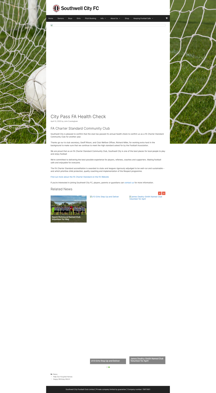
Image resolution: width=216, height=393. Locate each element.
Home (50, 18)
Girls (79, 18)
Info (102, 18)
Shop (127, 18)
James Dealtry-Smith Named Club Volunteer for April (146, 359)
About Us (114, 18)
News (55, 374)
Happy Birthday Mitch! (61, 379)
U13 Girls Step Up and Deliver (105, 361)
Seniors (61, 18)
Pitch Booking (90, 18)
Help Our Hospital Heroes (62, 377)
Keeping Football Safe (142, 18)
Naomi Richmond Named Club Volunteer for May (66, 218)
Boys (70, 18)
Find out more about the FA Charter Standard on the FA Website (80, 177)
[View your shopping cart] (166, 18)
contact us (129, 182)
